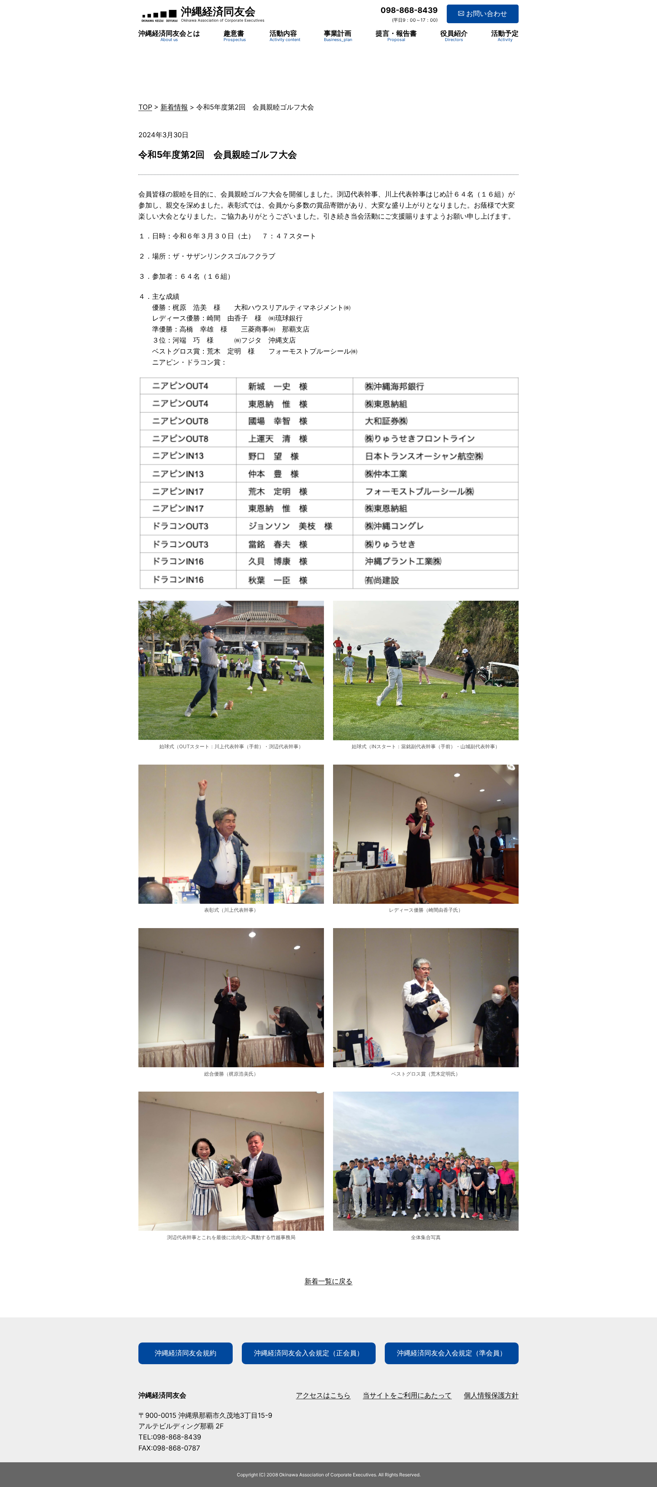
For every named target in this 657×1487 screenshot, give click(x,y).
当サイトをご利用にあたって (407, 1395)
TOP (145, 107)
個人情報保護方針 (491, 1395)
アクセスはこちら (323, 1395)
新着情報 (174, 107)
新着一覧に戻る (328, 1281)
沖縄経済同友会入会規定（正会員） (308, 1353)
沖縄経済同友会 (218, 11)
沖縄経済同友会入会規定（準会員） (451, 1353)
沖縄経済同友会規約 (185, 1353)
